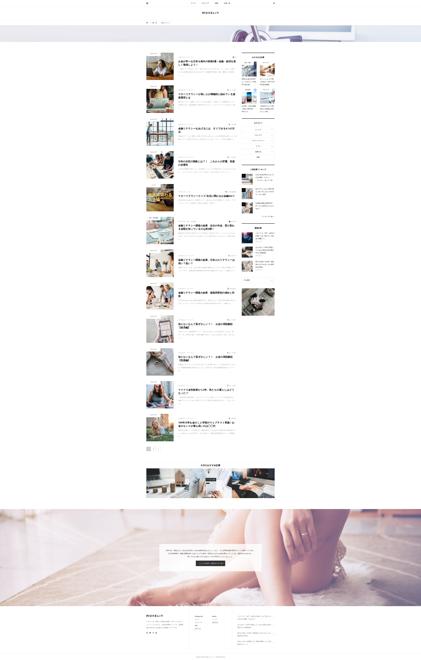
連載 (216, 3)
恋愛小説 (258, 152)
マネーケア (205, 3)
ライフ (193, 3)
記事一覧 (227, 3)
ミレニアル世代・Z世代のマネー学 (210, 563)
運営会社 (215, 622)
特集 (258, 157)
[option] (167, 483)
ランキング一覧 (267, 216)
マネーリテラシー (258, 141)
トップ (214, 619)
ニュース (258, 130)
